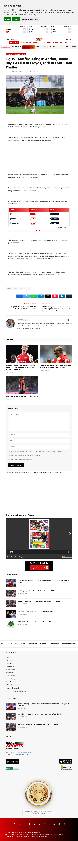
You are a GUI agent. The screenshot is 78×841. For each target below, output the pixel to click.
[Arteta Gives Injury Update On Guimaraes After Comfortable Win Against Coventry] (11, 583)
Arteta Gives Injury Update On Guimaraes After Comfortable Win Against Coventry (43, 581)
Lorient (15, 288)
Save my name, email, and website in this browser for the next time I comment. (37, 452)
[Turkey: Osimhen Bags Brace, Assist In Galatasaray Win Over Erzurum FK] (56, 354)
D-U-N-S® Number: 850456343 (16, 691)
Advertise (9, 663)
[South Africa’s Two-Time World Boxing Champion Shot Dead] (11, 603)
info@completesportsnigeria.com (22, 752)
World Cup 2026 (39, 42)
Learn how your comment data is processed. (47, 473)
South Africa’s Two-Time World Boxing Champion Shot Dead (39, 601)
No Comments (24, 72)
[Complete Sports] (39, 39)
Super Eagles (25, 42)
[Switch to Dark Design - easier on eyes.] (70, 39)
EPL (65, 42)
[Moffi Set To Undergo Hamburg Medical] (22, 385)
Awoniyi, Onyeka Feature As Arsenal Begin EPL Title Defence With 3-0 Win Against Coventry (20, 367)
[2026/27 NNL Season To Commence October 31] (11, 624)
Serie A (67, 47)
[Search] (67, 39)
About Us (9, 657)
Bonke (9, 288)
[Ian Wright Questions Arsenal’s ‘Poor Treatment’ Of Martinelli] (11, 593)
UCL (61, 42)
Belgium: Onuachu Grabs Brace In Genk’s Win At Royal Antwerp (23, 308)
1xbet (55, 214)
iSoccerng (55, 644)
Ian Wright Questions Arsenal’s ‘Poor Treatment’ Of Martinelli (39, 591)
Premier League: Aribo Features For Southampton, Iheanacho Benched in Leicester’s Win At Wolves (56, 309)
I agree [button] (7, 19)
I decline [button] (16, 19)
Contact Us (9, 660)
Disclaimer (9, 673)
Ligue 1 (12, 227)
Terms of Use (10, 667)
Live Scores (14, 42)
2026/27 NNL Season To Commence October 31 (34, 622)
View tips (38, 230)
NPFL (49, 42)
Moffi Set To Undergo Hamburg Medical (22, 396)
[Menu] (10, 39)
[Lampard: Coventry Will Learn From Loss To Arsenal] (11, 614)
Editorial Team (10, 670)
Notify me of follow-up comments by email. (25, 455)
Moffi (21, 288)
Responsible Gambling (13, 688)
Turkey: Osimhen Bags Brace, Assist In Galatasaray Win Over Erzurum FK (55, 366)
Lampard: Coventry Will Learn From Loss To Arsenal (35, 611)
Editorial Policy (10, 679)
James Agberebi (24, 320)
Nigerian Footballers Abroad (15, 54)
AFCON (55, 42)
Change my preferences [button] (30, 19)
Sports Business (68, 644)
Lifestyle (43, 644)
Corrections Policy (12, 682)
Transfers (33, 644)
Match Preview (62, 227)
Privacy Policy (10, 676)
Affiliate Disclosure (12, 685)
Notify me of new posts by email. (21, 459)
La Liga (71, 42)
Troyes (27, 288)
